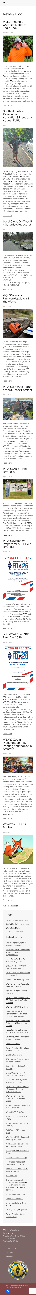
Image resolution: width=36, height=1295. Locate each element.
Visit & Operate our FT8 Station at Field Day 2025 (16, 1074)
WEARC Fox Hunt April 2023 (17, 1210)
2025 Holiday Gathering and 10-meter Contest (17, 1060)
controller (21, 920)
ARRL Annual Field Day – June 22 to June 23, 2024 (17, 1145)
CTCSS (26, 920)
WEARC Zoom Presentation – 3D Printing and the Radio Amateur (17, 744)
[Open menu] (4, 3)
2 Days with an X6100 (14, 1198)
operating (12, 928)
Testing (17, 931)
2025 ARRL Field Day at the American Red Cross (16, 1081)
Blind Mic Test (11, 1175)
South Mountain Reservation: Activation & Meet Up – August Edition (17, 116)
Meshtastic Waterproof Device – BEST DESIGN (15, 1163)
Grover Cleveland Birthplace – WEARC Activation (17, 1049)
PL (20, 928)
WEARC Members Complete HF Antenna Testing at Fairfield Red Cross (17, 1089)
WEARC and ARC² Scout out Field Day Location (17, 1138)
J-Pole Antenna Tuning (15, 1194)
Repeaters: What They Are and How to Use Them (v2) (17, 1031)
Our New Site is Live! (14, 1055)
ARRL (16, 920)
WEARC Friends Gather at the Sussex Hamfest (17, 388)
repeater (10, 931)
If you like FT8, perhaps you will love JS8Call (17, 1169)
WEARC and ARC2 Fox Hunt (14, 826)
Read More (7, 105)
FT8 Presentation (13, 1043)
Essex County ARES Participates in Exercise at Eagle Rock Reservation (16, 1013)
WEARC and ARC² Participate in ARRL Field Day (18, 1106)
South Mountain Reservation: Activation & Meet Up (18, 1038)
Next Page (14, 906)
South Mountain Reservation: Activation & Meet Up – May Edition (18, 1023)
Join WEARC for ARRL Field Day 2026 (16, 636)
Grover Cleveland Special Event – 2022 (16, 1215)
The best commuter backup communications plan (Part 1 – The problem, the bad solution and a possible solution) (17, 1185)
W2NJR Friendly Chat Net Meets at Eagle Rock (14, 24)
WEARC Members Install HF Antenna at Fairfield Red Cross (17, 1098)
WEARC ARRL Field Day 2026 (15, 470)
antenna (10, 920)
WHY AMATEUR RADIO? (15, 1112)
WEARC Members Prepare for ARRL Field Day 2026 (17, 544)
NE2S (27, 924)
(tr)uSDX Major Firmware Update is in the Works (17, 298)
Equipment (22, 924)
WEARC (22, 931)
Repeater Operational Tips (16, 1157)
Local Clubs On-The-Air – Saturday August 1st (18, 223)
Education (12, 924)
